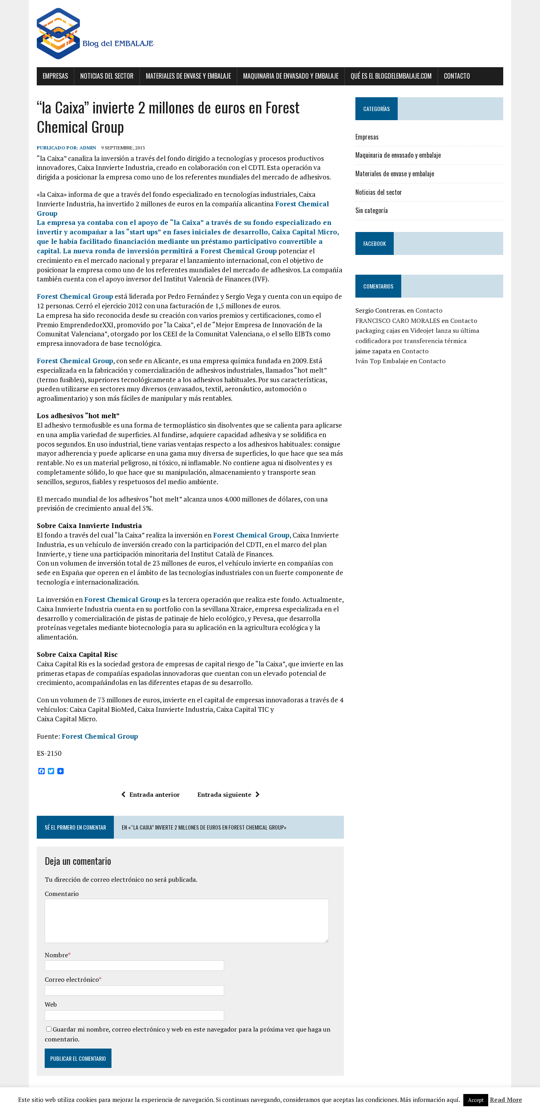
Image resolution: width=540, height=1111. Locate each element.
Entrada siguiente (224, 794)
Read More (506, 1099)
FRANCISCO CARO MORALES (397, 320)
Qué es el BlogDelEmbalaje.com (391, 76)
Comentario (62, 893)
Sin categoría (371, 210)
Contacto (457, 76)
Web (51, 1004)
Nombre (56, 955)
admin (87, 148)
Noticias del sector (107, 76)
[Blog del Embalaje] (270, 33)
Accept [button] (475, 1099)
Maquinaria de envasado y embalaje (290, 76)
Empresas (55, 76)
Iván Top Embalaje (381, 361)
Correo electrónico (72, 979)
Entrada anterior (154, 794)
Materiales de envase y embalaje (188, 76)
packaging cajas (377, 330)
